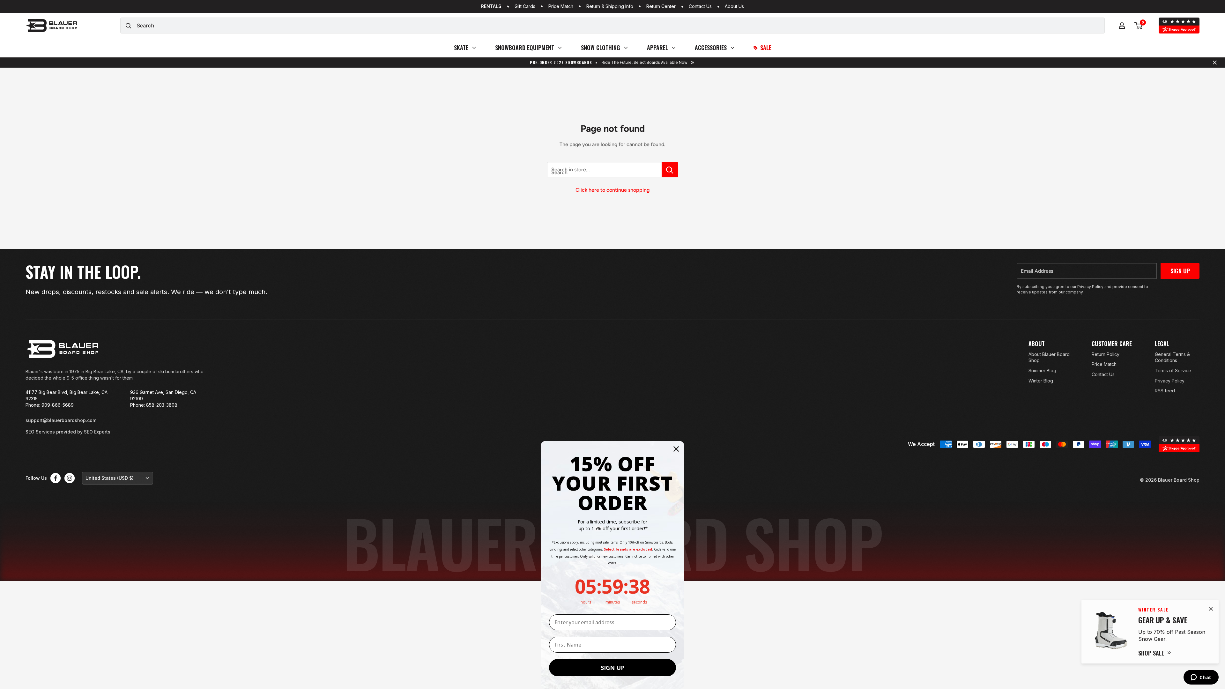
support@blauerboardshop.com (61, 420)
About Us (734, 6)
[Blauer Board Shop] (62, 349)
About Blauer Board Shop (1049, 357)
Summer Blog (1042, 370)
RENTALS (491, 6)
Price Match (560, 6)
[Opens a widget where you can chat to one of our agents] (1201, 678)
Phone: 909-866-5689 (50, 405)
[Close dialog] (676, 449)
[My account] (1122, 25)
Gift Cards (525, 6)
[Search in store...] (670, 169)
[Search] (129, 25)
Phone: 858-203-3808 (153, 405)
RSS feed (1165, 390)
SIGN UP (613, 667)
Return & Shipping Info (609, 6)
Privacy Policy (1169, 380)
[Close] (1211, 608)
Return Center (661, 6)
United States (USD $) (109, 478)
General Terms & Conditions (1172, 357)
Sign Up (1180, 271)
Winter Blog (1040, 380)
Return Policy (1105, 354)
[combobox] (620, 25)
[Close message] (1215, 62)
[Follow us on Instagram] (69, 478)
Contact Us (700, 6)
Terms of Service (1173, 370)
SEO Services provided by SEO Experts (68, 431)
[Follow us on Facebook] (55, 478)
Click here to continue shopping (612, 190)
